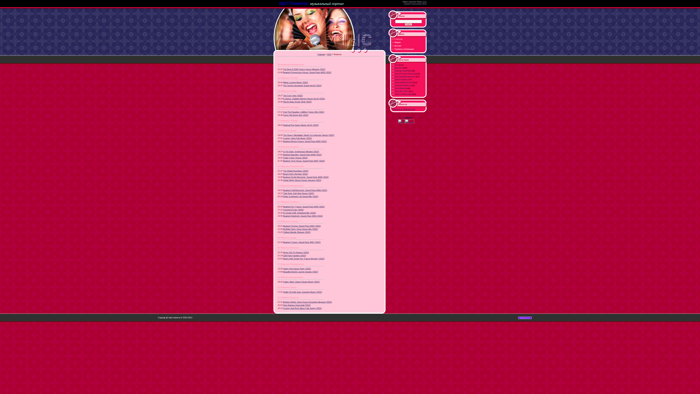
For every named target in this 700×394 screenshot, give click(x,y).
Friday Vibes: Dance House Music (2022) (301, 282)
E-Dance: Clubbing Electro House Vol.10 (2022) (304, 99)
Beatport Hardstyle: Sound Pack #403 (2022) (303, 216)
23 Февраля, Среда (287, 91)
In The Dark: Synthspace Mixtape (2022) (301, 151)
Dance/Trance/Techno (405, 74)
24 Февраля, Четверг (288, 78)
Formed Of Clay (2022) (293, 210)
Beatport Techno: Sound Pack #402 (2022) (302, 226)
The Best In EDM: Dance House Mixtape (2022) (304, 69)
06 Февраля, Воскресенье (290, 277)
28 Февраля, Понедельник (291, 64)
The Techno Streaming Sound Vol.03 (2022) (302, 85)
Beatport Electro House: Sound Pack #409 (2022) (305, 141)
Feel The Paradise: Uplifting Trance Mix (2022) (303, 112)
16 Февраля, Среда (287, 131)
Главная (407, 4)
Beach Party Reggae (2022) (295, 174)
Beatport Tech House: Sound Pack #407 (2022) (304, 161)
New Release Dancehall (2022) (297, 305)
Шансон (398, 68)
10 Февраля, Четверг (288, 221)
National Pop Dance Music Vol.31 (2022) (301, 125)
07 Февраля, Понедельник (291, 264)
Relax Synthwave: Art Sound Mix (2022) (300, 196)
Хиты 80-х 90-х (402, 91)
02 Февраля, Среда (287, 287)
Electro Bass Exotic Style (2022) (297, 102)
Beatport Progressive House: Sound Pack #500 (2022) (307, 72)
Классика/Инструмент (405, 77)
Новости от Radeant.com (403, 109)
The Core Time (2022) (293, 95)
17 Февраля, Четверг (288, 120)
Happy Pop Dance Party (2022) (297, 269)
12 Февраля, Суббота (288, 202)
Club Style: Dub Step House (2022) (298, 193)
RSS (425, 2)
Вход (425, 4)
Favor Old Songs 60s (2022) (295, 115)
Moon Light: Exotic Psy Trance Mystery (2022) (303, 259)
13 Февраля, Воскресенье (290, 186)
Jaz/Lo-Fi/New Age (403, 94)
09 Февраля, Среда (287, 238)
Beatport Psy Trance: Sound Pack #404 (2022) (304, 207)
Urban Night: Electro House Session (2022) (302, 180)
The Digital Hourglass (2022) (295, 171)
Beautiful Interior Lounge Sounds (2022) (300, 272)
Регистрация (416, 4)
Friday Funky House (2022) (295, 158)
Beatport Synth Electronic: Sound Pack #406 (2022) (306, 177)
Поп (396, 65)
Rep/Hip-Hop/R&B (403, 71)
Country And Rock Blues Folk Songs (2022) (302, 308)
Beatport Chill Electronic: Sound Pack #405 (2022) (305, 190)
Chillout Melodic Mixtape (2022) (297, 232)
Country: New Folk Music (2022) (297, 138)
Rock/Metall (400, 88)
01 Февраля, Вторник (288, 297)
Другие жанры (401, 79)
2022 (329, 54)
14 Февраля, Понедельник (291, 166)
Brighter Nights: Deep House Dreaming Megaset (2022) (307, 302)
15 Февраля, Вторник (288, 147)
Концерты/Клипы (402, 85)
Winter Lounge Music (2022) (295, 82)
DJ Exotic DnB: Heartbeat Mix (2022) (299, 213)
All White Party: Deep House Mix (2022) (300, 229)
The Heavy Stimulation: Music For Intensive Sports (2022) (308, 135)
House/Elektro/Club (403, 82)
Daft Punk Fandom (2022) (294, 255)
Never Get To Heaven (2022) (296, 252)
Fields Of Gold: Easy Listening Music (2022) (302, 292)
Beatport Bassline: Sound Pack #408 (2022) (302, 155)
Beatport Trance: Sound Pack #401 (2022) (302, 242)
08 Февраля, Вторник (288, 248)
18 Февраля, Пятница (288, 107)
